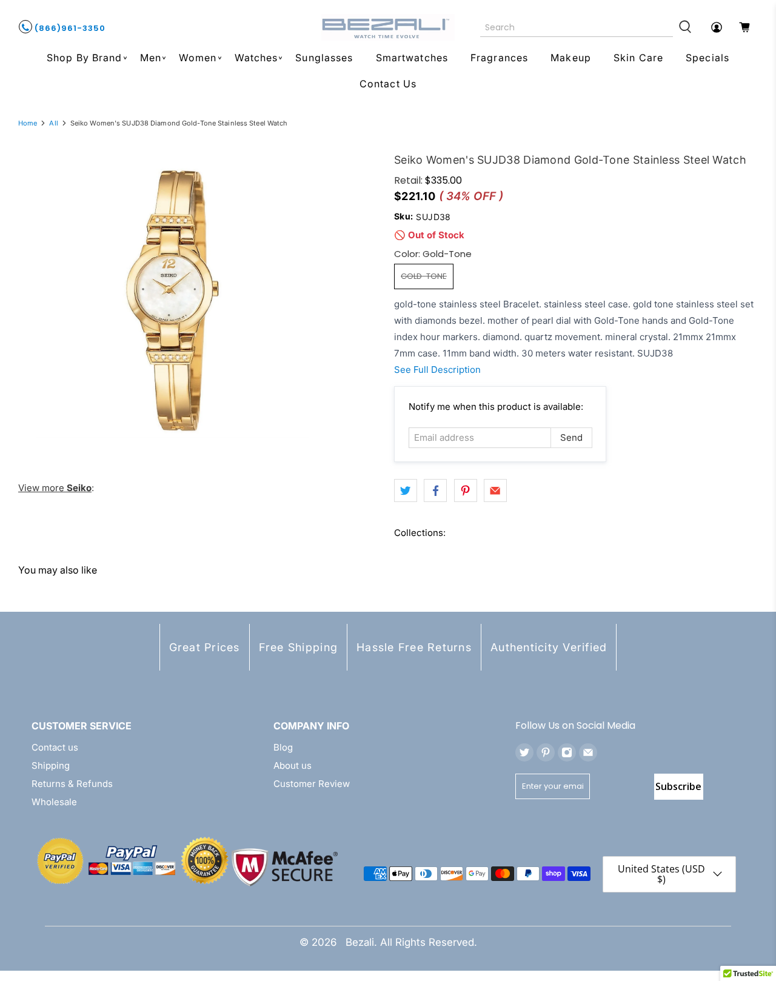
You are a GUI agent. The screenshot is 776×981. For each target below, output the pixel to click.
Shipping (51, 765)
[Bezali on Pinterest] (546, 752)
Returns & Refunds (72, 783)
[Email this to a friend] (495, 490)
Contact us (55, 747)
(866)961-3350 (68, 28)
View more (55, 488)
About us (292, 765)
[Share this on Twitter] (405, 490)
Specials (707, 58)
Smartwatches (412, 58)
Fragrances (499, 58)
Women (198, 58)
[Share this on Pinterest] (465, 490)
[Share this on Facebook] (435, 490)
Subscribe (678, 786)
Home (27, 123)
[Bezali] (388, 27)
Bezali (360, 942)
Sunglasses (324, 58)
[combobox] (577, 27)
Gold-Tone (424, 276)
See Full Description (437, 369)
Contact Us (388, 84)
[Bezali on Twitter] (524, 752)
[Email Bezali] (588, 752)
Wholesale (54, 802)
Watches (256, 58)
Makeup (570, 58)
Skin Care (638, 58)
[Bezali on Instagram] (567, 752)
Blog (283, 747)
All (53, 123)
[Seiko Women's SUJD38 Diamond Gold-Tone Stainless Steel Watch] (172, 301)
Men (150, 58)
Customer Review (311, 783)
